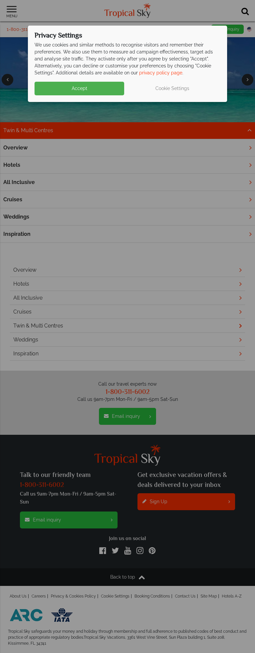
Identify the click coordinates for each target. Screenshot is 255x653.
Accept (79, 88)
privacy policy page (160, 72)
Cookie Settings (172, 88)
